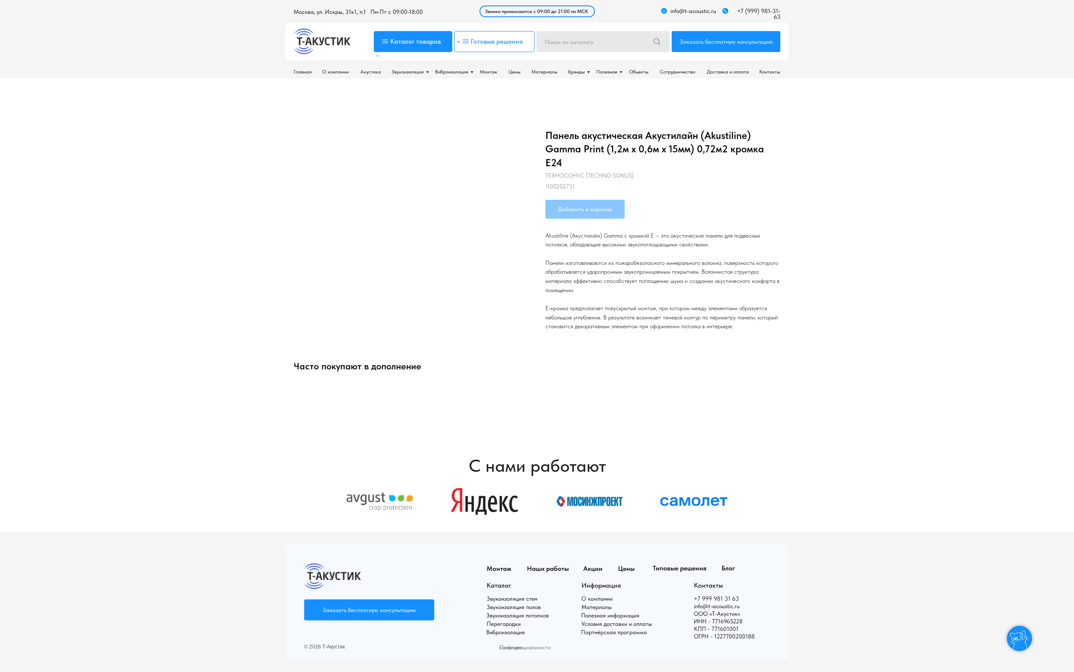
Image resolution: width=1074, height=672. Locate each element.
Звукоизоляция (407, 72)
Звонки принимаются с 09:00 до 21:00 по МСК (536, 11)
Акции (592, 569)
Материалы (545, 72)
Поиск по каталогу (569, 42)
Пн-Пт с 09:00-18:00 (396, 11)
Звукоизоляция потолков (517, 615)
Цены (514, 72)
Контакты (769, 72)
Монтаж (488, 72)
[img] (322, 41)
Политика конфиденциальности (525, 647)
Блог (728, 568)
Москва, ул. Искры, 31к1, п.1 (330, 11)
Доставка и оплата (728, 72)
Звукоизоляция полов (514, 607)
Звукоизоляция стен (512, 598)
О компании (335, 72)
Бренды (576, 72)
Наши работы (548, 569)
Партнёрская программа (614, 632)
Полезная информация (610, 615)
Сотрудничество (677, 72)
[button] (726, 41)
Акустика (370, 72)
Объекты (639, 72)
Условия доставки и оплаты (616, 623)
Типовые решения (679, 568)
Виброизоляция (451, 72)
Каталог (499, 585)
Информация (601, 585)
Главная (303, 72)
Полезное (606, 72)
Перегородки (504, 623)
